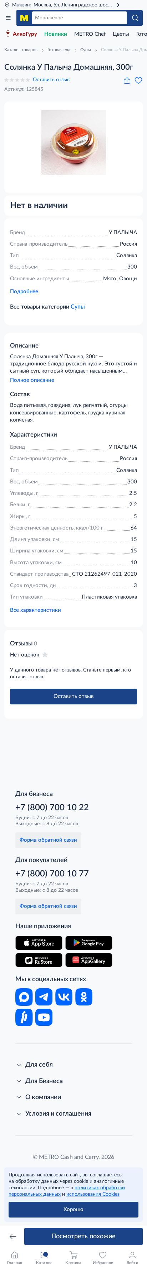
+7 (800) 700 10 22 (52, 807)
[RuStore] (38, 960)
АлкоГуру (25, 34)
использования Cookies (93, 1194)
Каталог (8, 18)
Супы (78, 307)
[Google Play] (88, 943)
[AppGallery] (88, 960)
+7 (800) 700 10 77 (52, 874)
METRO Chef (90, 34)
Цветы (121, 34)
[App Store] (38, 943)
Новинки (55, 34)
